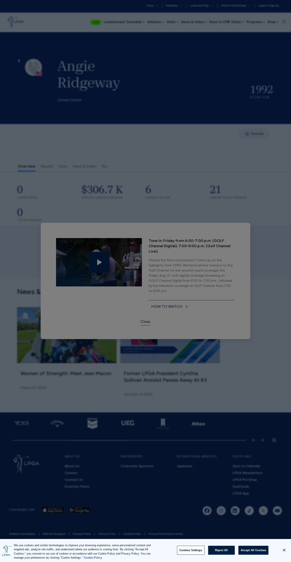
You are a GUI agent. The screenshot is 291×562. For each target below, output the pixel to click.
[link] (170, 307)
